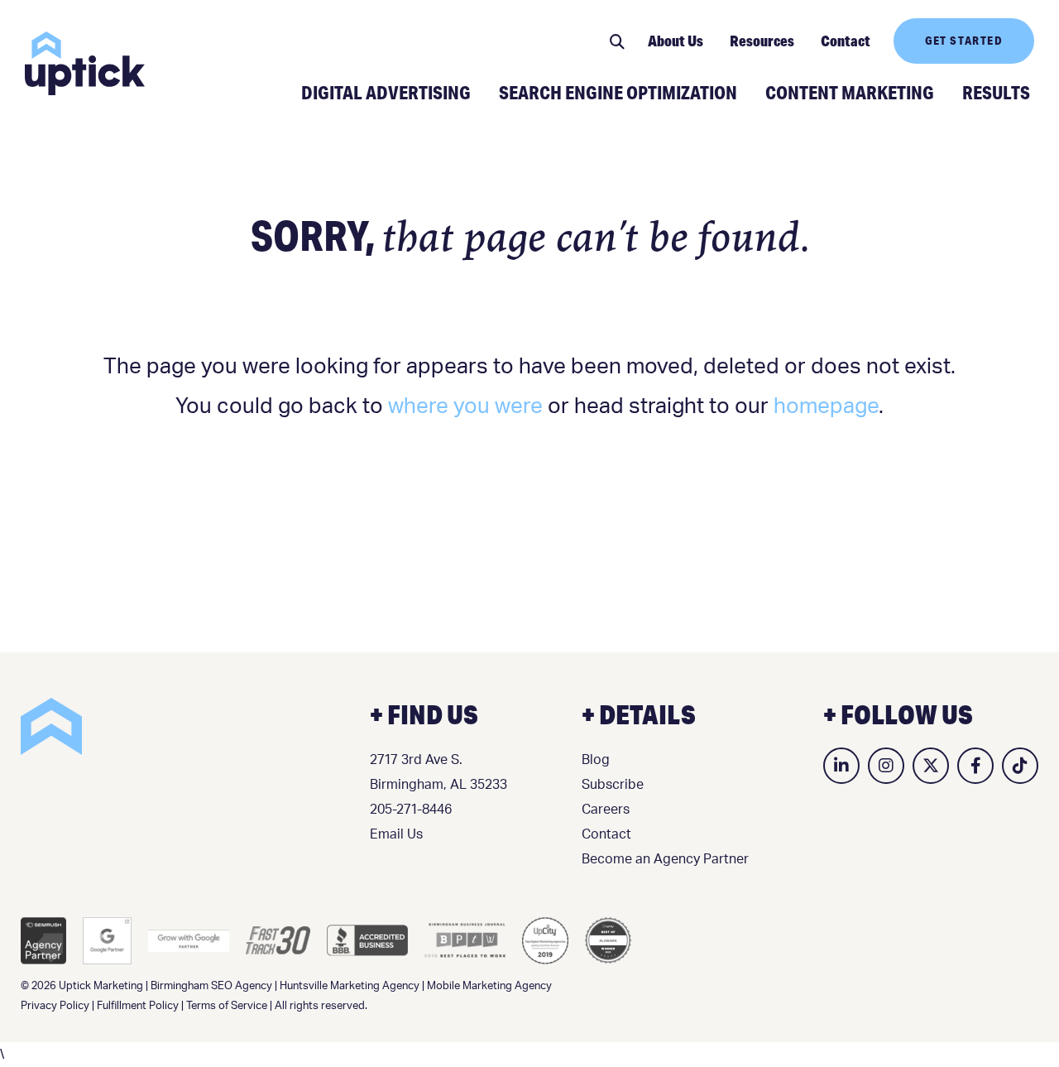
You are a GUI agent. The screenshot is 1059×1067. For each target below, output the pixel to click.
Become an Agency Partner (665, 859)
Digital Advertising (386, 91)
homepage (826, 406)
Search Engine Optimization (618, 91)
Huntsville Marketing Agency (349, 986)
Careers (606, 809)
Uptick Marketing (85, 63)
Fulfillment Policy (138, 1006)
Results (996, 91)
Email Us (396, 834)
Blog (596, 760)
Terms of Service (226, 1006)
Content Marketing (849, 91)
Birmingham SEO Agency (211, 986)
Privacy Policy (55, 1006)
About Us (675, 40)
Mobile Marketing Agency (489, 986)
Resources (762, 40)
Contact (845, 40)
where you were (465, 406)
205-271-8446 (411, 809)
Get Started (964, 40)
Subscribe (613, 784)
